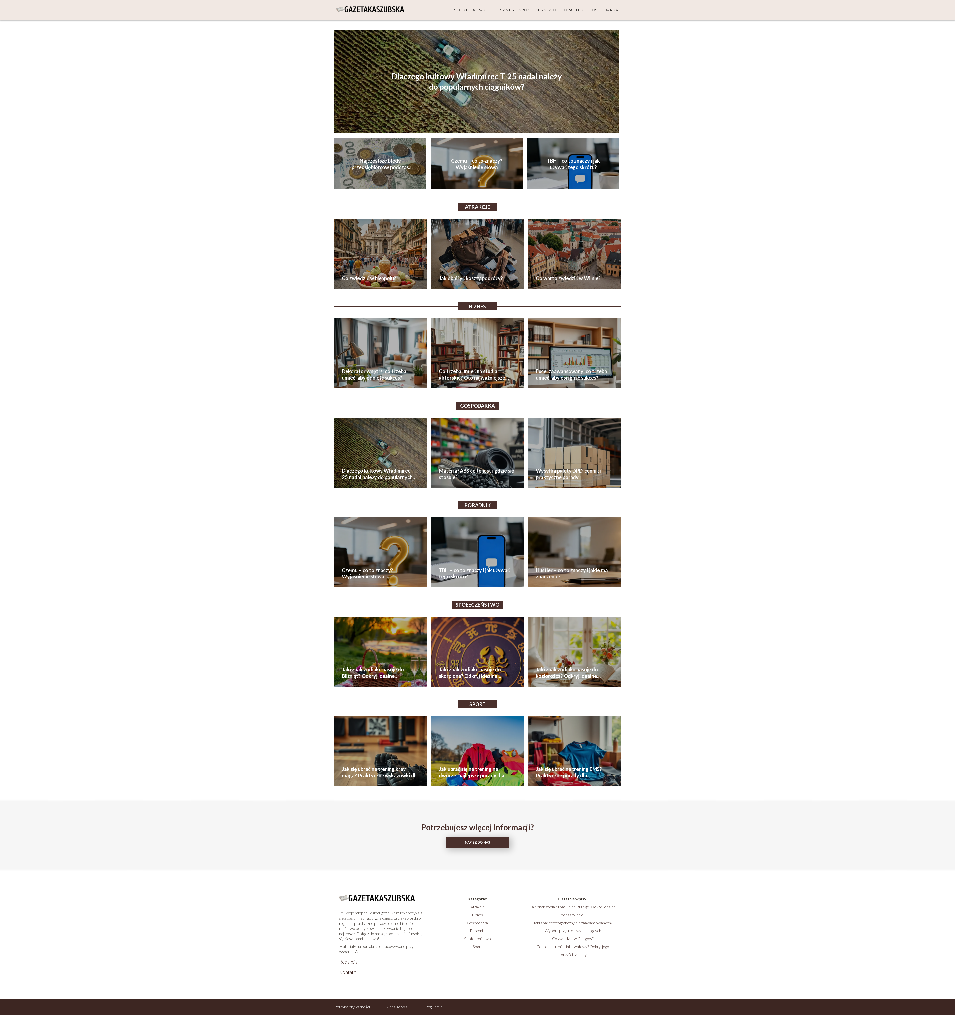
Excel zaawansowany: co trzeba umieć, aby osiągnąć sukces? (571, 374)
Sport (461, 9)
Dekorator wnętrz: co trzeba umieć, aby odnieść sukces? (374, 374)
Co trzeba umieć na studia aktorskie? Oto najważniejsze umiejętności (472, 374)
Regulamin (433, 1006)
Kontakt (347, 972)
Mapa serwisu (397, 1006)
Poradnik (572, 9)
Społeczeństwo (537, 9)
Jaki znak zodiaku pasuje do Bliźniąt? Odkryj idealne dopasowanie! (373, 672)
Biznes (506, 9)
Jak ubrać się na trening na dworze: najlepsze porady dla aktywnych (471, 772)
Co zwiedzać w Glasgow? (573, 938)
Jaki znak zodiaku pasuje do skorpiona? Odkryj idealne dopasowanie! (470, 672)
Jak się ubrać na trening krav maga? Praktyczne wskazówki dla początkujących (380, 772)
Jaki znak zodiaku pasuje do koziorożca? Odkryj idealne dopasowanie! (567, 672)
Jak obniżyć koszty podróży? (471, 278)
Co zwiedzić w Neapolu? (369, 278)
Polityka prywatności (352, 1006)
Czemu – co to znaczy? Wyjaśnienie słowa (476, 164)
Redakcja (348, 962)
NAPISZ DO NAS (477, 842)
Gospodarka (603, 9)
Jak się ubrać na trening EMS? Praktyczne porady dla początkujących (569, 772)
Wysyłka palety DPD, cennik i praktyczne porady (568, 474)
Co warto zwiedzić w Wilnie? (568, 278)
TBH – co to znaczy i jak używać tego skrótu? (573, 164)
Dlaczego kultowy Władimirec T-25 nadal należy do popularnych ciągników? (477, 82)
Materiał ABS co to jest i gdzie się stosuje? (476, 474)
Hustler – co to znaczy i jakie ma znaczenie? (572, 573)
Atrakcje (483, 9)
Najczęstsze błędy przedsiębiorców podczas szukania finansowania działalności (380, 164)
